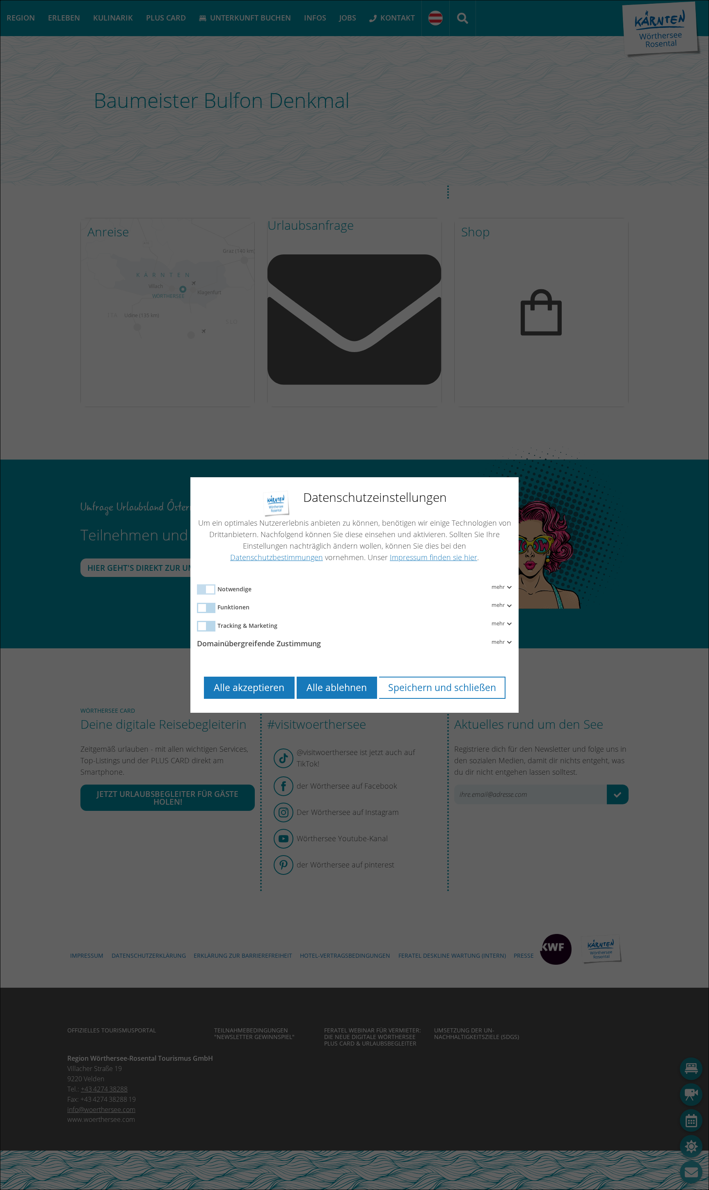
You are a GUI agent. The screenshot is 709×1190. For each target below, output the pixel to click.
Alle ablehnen (336, 687)
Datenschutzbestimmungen (276, 557)
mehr (499, 587)
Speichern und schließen (442, 687)
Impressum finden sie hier (433, 557)
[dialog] (354, 595)
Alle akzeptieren (249, 687)
